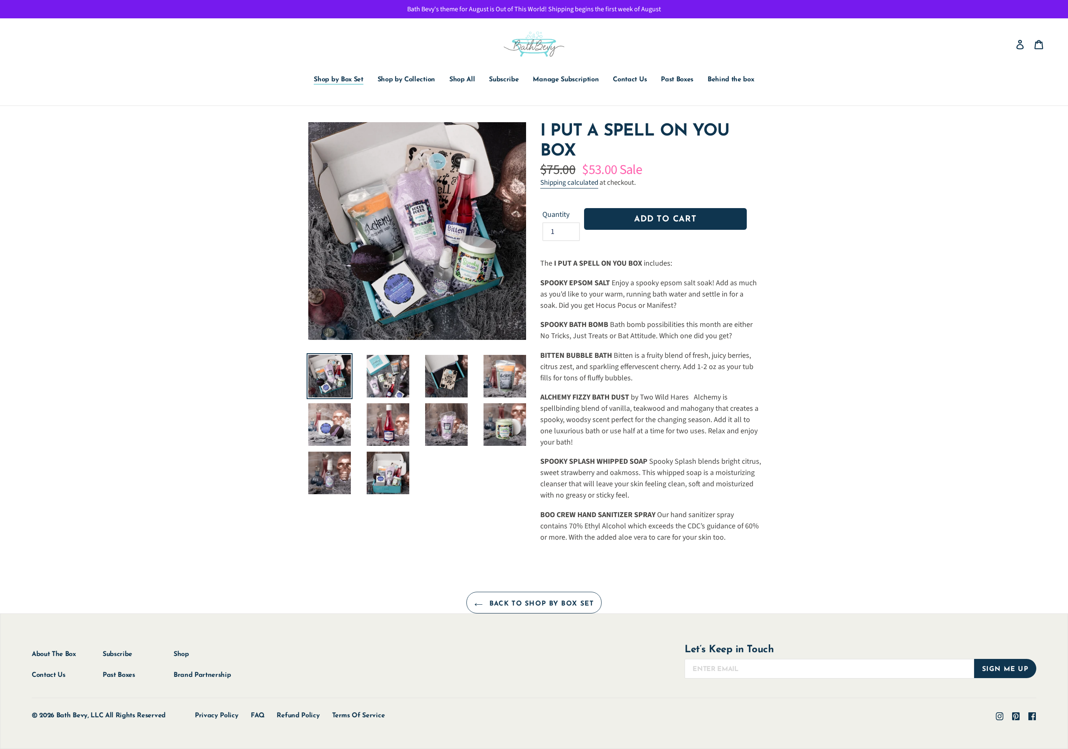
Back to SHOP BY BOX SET (540, 604)
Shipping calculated (569, 183)
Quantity (555, 214)
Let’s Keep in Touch (729, 650)
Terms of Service (358, 715)
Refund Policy (298, 715)
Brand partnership (202, 675)
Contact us (48, 675)
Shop (181, 654)
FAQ (257, 715)
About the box (54, 654)
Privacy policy (217, 715)
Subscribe (117, 654)
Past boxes (119, 675)
